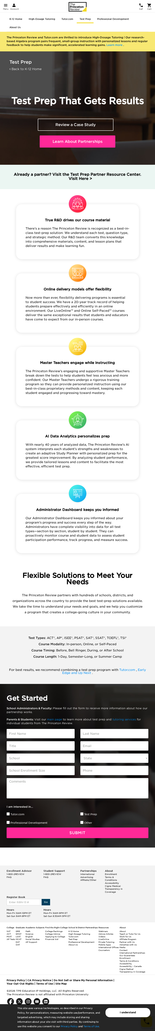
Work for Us (125, 936)
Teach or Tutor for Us (129, 934)
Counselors (104, 950)
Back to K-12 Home (26, 69)
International (87, 874)
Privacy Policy (69, 1026)
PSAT (9, 936)
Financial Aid (51, 939)
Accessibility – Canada (130, 966)
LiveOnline (103, 939)
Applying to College (55, 936)
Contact (123, 950)
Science (29, 934)
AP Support (31, 942)
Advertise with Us (128, 945)
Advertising (86, 877)
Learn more (114, 44)
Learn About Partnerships (78, 141)
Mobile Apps (104, 945)
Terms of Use (91, 1026)
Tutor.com (127, 670)
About (122, 931)
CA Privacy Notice (39, 980)
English (29, 936)
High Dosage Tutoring (79, 934)
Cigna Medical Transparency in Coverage (113, 889)
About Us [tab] (15, 27)
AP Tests (11, 939)
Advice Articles (105, 934)
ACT (9, 934)
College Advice (52, 934)
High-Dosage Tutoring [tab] (42, 19)
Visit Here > (80, 178)
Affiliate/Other (88, 880)
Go (46, 902)
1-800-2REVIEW (15, 874)
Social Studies (33, 939)
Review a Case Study (75, 124)
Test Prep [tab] (85, 19)
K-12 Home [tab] (15, 19)
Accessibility (112, 883)
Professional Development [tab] (113, 19)
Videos (101, 936)
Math (28, 931)
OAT (18, 945)
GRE (18, 931)
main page (55, 719)
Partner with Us (127, 942)
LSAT (18, 936)
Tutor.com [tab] (67, 19)
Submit (77, 833)
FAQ (9, 877)
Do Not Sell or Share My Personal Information (83, 980)
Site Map (61, 983)
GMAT (19, 934)
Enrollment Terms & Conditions (111, 877)
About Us (73, 945)
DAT (18, 942)
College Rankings (54, 931)
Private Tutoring (106, 942)
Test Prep (90, 814)
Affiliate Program (127, 939)
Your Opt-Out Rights (20, 983)
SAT (9, 931)
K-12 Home (73, 931)
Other (88, 822)
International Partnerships (132, 953)
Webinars (103, 931)
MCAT (19, 939)
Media (122, 947)
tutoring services (124, 719)
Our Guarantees (127, 955)
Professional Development (28, 822)
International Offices (108, 947)
